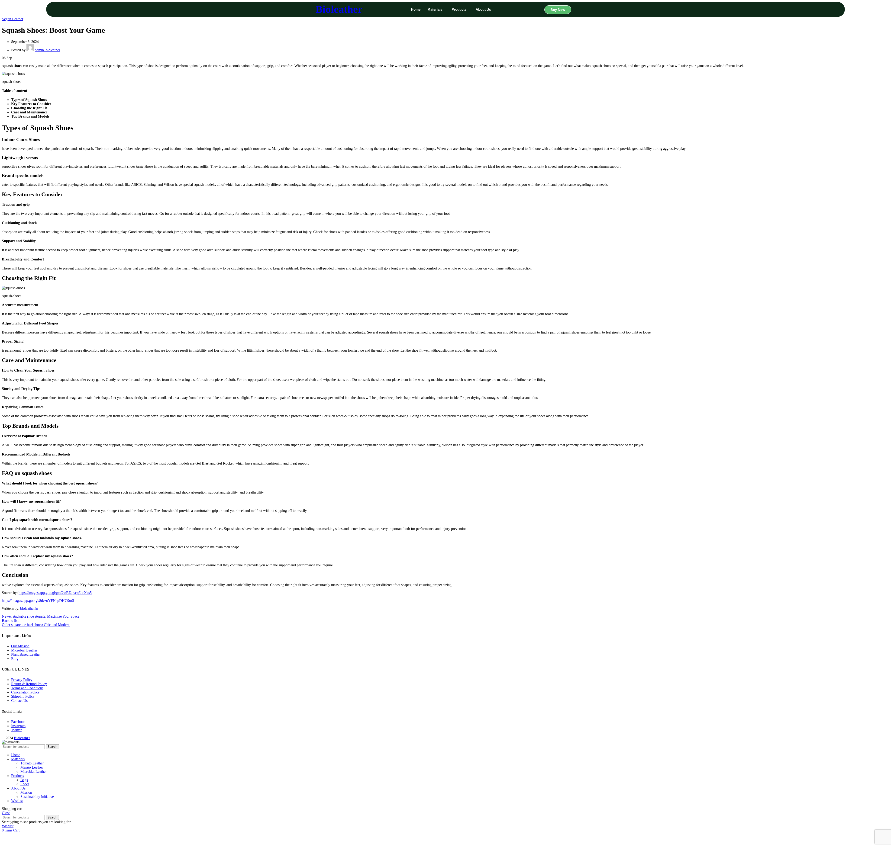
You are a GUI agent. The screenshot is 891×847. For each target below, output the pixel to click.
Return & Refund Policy (29, 684)
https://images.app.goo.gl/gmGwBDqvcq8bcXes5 (55, 593)
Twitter (16, 730)
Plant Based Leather (26, 654)
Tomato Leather (32, 763)
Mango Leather (31, 767)
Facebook (18, 722)
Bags (24, 780)
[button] (436, 9)
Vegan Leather (12, 19)
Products (459, 9)
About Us (483, 9)
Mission (26, 792)
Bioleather (339, 9)
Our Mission (20, 646)
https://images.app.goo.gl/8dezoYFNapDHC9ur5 (38, 601)
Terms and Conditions (27, 688)
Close (6, 813)
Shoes (24, 784)
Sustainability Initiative (37, 797)
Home (415, 9)
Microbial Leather (24, 650)
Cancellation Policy (25, 692)
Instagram (18, 726)
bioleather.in (29, 608)
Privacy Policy (21, 680)
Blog (14, 659)
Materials (434, 9)
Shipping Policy (23, 696)
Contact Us (19, 701)
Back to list (10, 620)
